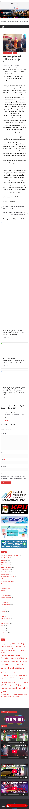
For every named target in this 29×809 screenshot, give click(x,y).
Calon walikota (8, 652)
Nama (3, 453)
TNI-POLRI (3, 628)
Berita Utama (4, 562)
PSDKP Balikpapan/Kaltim (7, 621)
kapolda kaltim (14, 664)
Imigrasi (3, 583)
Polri (25, 692)
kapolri (20, 664)
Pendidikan (3, 611)
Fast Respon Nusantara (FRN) (8, 576)
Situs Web (3, 466)
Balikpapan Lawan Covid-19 (8, 646)
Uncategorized (4, 632)
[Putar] (3, 742)
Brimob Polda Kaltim (6, 567)
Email (3, 459)
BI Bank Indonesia (5, 564)
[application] (14, 736)
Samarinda (14, 694)
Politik (2, 616)
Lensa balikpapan (13, 675)
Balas (6, 420)
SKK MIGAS (22, 694)
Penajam (3, 609)
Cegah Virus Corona (16, 652)
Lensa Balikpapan (15, 65)
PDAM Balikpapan (5, 602)
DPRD (5, 655)
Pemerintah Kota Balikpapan (17, 680)
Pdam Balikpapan (19, 678)
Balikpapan (5, 53)
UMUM (2, 630)
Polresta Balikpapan (5, 618)
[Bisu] (23, 742)
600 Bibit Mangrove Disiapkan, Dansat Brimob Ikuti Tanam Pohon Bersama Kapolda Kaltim (14, 332)
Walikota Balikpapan (14, 696)
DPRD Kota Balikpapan (12, 658)
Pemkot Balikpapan (5, 604)
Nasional (3, 600)
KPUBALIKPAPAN (10, 672)
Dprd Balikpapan (5, 572)
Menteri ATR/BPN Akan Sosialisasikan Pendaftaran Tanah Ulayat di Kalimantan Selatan (13, 360)
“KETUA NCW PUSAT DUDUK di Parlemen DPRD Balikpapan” (14, 208)
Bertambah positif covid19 (19, 648)
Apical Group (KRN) (5, 557)
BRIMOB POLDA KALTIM (12, 650)
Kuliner (2, 593)
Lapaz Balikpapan (5, 595)
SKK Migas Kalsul (5, 623)
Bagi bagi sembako (6, 644)
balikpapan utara (20, 646)
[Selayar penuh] (26, 742)
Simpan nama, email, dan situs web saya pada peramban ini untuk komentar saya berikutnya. (13, 477)
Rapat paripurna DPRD (6, 694)
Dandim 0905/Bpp (5, 569)
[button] (17, 805)
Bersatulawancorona (7, 648)
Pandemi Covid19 (8, 678)
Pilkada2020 (11, 688)
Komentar (4, 433)
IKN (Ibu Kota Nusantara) (7, 581)
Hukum (10, 53)
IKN (9, 661)
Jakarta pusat (14, 661)
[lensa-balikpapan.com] (3, 26)
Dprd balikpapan (15, 655)
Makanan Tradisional (6, 597)
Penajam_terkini (12, 685)
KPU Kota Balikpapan (6, 588)
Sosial (2, 625)
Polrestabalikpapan (17, 692)
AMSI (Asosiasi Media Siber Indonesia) (10, 555)
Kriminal (15, 53)
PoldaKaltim (4, 614)
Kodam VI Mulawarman (6, 586)
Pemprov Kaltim (4, 607)
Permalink (23, 414)
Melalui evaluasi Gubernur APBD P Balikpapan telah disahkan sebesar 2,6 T (13, 213)
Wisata (2, 635)
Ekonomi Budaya (5, 574)
